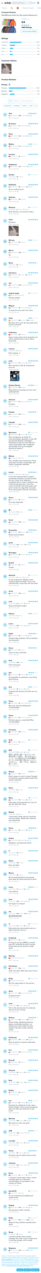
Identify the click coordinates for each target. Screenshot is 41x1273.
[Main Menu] (2, 3)
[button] (30, 3)
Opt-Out (27, 1270)
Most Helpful (27, 101)
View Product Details (29, 31)
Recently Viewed (28, 8)
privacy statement (7, 1259)
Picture (16, 101)
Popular (4, 8)
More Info (35, 1270)
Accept (20, 1270)
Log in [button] (33, 3)
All (10, 101)
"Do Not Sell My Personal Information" (19, 1266)
